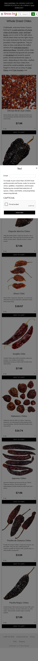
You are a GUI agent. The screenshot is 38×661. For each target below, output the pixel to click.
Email (5, 176)
